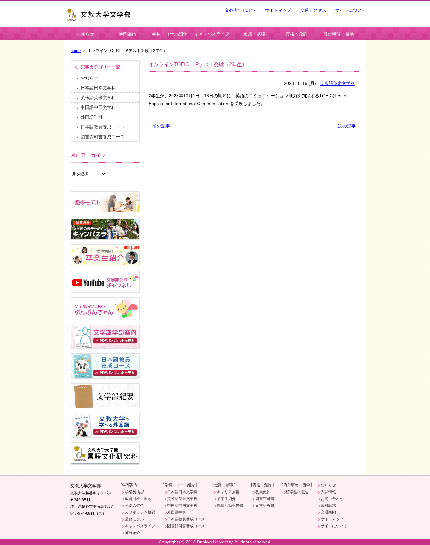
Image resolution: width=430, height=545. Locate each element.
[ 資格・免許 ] (262, 485)
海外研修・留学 (338, 33)
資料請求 (328, 505)
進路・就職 (254, 33)
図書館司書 (264, 498)
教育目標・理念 (138, 498)
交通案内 (328, 512)
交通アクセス (313, 10)
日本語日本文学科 (98, 87)
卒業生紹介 (226, 498)
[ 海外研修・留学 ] (297, 485)
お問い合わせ (332, 498)
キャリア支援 (228, 492)
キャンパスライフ (211, 33)
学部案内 (127, 33)
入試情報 (328, 492)
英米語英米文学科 (337, 83)
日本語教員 (264, 505)
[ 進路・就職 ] (223, 485)
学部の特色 (134, 505)
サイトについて (350, 10)
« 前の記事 (159, 125)
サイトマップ (278, 10)
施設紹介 (132, 532)
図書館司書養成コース (103, 136)
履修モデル (134, 519)
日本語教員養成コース (103, 126)
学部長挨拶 (134, 492)
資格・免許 (297, 33)
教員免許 (262, 492)
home (76, 50)
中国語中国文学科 (98, 107)
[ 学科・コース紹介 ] (180, 485)
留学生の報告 (297, 492)
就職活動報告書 (230, 505)
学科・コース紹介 (169, 33)
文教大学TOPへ (240, 10)
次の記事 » (348, 125)
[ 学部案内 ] (130, 485)
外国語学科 (92, 117)
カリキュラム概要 (140, 512)
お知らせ (85, 33)
